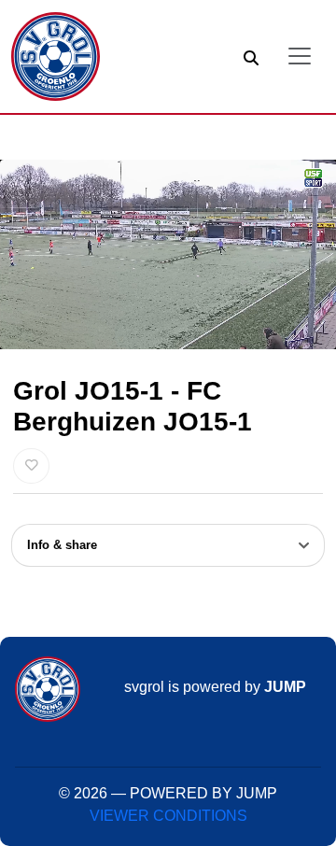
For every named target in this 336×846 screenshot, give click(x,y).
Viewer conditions (168, 816)
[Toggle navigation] (299, 56)
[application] (168, 254)
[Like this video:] (31, 466)
